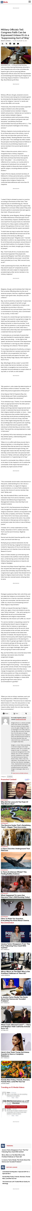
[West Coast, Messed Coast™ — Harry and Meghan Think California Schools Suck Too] (16, 1014)
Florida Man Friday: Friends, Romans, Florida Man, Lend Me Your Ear (15, 1081)
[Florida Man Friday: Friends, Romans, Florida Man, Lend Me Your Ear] (16, 1069)
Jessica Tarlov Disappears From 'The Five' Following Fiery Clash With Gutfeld (15, 946)
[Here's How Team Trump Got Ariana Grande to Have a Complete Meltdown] (16, 1042)
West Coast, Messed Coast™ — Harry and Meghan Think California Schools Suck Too (16, 1026)
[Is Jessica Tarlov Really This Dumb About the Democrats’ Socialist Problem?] (16, 987)
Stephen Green (5, 1083)
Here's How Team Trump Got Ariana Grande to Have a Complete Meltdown (15, 1054)
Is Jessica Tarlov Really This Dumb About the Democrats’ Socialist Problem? (14, 999)
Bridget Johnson (6, 40)
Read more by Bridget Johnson (20, 773)
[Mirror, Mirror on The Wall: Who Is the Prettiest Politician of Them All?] (16, 961)
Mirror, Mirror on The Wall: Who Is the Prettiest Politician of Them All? (15, 972)
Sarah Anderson (5, 975)
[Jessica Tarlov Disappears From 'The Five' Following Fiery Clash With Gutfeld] (16, 933)
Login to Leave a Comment (16, 1107)
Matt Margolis (5, 949)
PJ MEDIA (9, 776)
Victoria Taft (4, 1030)
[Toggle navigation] (29, 1)
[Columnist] (6, 720)
